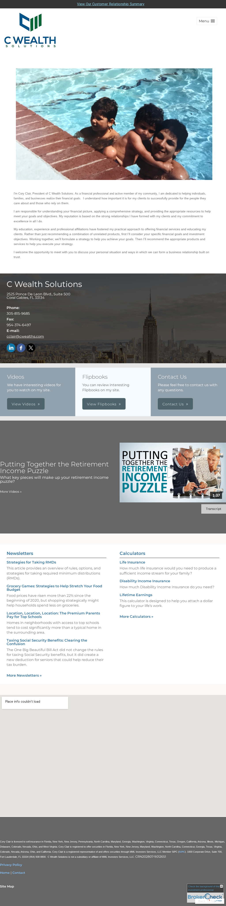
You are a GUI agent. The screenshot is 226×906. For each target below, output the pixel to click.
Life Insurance (132, 562)
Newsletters (20, 553)
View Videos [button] (24, 404)
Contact (18, 873)
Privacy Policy (11, 865)
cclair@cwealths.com (25, 336)
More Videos (11, 491)
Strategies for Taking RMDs (31, 562)
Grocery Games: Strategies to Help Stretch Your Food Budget (54, 588)
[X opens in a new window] (30, 348)
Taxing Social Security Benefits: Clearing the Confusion (47, 642)
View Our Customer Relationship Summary (110, 4)
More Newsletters (24, 675)
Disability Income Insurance (145, 581)
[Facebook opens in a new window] (21, 348)
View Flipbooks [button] (102, 404)
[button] (206, 21)
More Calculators (136, 616)
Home (5, 873)
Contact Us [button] (173, 404)
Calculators (132, 553)
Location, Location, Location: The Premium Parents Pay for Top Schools (53, 615)
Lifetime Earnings (136, 595)
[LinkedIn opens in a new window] (11, 348)
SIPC (182, 851)
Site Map (7, 886)
